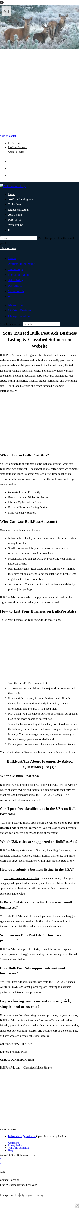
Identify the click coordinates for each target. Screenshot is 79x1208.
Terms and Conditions (18, 1147)
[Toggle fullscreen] (5, 1201)
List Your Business (17, 147)
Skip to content (8, 135)
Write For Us (16, 291)
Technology (15, 269)
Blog (10, 1150)
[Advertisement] (39, 90)
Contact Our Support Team (17, 1059)
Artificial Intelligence (21, 263)
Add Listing (15, 280)
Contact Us (13, 1142)
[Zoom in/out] (1, 1201)
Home (12, 258)
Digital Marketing (19, 274)
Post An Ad (15, 285)
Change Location (16, 151)
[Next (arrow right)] (5, 1206)
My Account (14, 143)
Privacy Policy (15, 1145)
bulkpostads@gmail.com (22, 1136)
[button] (2, 2)
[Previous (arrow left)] (1, 1206)
